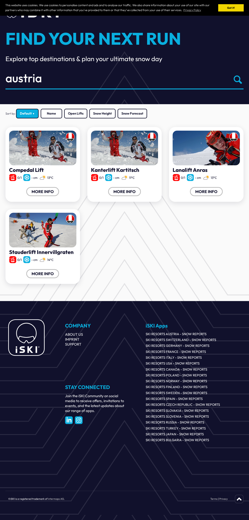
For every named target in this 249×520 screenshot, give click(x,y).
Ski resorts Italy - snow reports (174, 357)
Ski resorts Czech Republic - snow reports (183, 404)
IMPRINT (72, 339)
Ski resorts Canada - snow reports (176, 369)
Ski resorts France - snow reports (176, 352)
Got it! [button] (231, 7)
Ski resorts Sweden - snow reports (176, 393)
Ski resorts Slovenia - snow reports (177, 416)
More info (43, 191)
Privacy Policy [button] (192, 10)
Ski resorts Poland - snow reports (176, 375)
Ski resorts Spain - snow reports (174, 399)
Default (26, 113)
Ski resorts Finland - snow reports (176, 387)
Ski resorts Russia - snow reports (175, 422)
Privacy (223, 498)
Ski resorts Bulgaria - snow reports (177, 440)
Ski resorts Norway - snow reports (176, 381)
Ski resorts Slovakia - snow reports (177, 411)
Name (51, 113)
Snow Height (102, 113)
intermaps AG (56, 498)
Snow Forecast (132, 113)
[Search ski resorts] (237, 79)
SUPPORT (73, 344)
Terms (213, 498)
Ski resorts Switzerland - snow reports (181, 340)
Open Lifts (75, 113)
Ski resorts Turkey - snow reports (176, 428)
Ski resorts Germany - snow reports (177, 346)
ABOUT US (74, 334)
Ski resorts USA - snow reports (173, 363)
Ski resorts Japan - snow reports (175, 434)
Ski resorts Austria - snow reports (176, 334)
